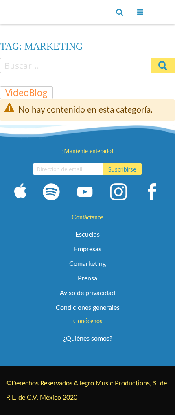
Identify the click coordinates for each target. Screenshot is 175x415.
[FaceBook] (152, 193)
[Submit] (163, 65)
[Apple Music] (20, 193)
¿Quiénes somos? (87, 338)
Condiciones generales (88, 307)
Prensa (87, 278)
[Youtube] (85, 193)
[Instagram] (119, 193)
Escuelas (87, 234)
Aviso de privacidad (87, 293)
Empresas (87, 249)
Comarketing (87, 264)
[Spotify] (51, 193)
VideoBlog (26, 92)
